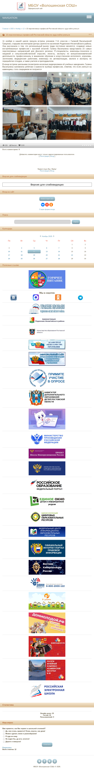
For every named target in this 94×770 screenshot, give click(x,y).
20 (47, 255)
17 (9, 255)
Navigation (9, 17)
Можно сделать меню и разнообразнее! (21, 734)
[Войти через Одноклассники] (51, 204)
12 (23, 29)
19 (34, 255)
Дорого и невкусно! (13, 742)
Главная (5, 29)
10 (9, 251)
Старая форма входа (47, 209)
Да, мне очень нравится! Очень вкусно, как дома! (25, 731)
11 (21, 251)
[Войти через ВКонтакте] (43, 204)
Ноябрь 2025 (47, 236)
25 (22, 259)
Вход (52, 156)
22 (72, 255)
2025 (12, 29)
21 (59, 255)
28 (59, 259)
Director (14, 145)
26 (34, 259)
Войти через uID (47, 199)
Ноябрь (18, 29)
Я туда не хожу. (12, 736)
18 (22, 255)
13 (47, 251)
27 (47, 259)
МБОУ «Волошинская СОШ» (52, 5)
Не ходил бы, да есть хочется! (17, 739)
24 (9, 259)
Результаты (7, 747)
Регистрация (44, 156)
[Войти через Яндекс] (47, 204)
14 (59, 251)
